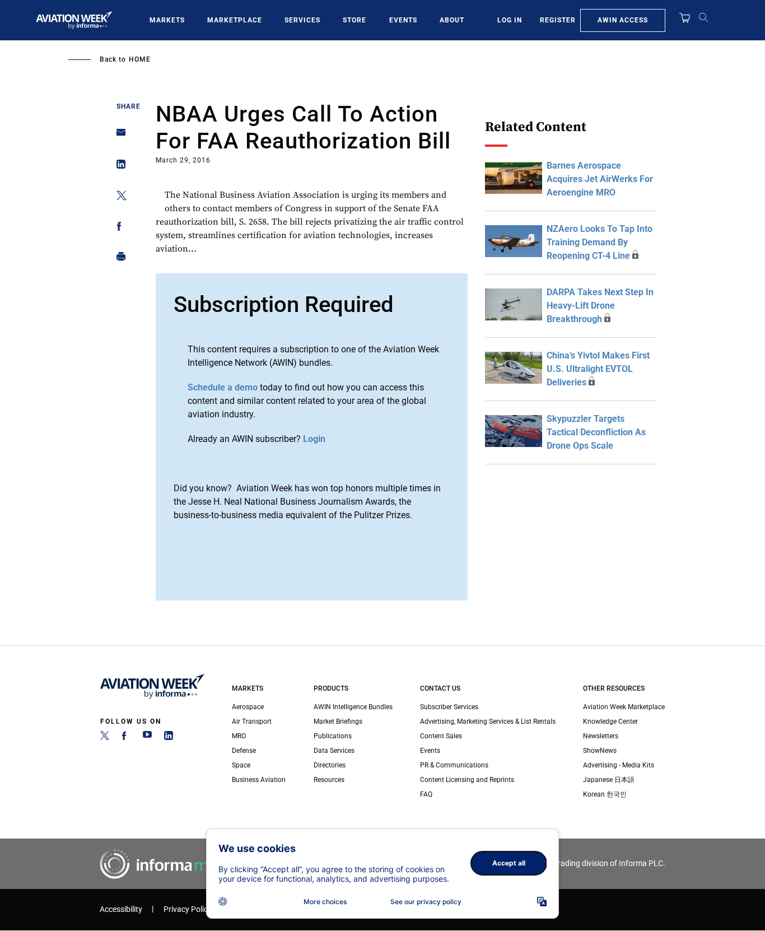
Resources (329, 780)
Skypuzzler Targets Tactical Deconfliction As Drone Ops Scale (596, 432)
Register (558, 20)
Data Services (334, 751)
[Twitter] (104, 738)
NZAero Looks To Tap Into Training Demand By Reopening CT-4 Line (599, 242)
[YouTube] (147, 738)
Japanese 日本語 (609, 780)
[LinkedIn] (168, 738)
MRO (239, 736)
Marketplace (234, 20)
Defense (244, 751)
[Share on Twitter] (117, 197)
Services (302, 20)
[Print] (117, 259)
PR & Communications (454, 765)
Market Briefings (338, 721)
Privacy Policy (188, 909)
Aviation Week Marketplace (624, 707)
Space (241, 765)
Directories (330, 765)
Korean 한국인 (605, 794)
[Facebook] (126, 738)
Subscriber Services (449, 707)
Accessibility (121, 909)
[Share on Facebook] (117, 228)
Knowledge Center (610, 721)
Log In (509, 20)
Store (354, 20)
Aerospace (248, 707)
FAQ (426, 794)
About (452, 20)
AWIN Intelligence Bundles (353, 707)
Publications (333, 736)
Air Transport (252, 721)
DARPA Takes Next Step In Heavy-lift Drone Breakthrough (600, 305)
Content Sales (441, 736)
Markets (167, 20)
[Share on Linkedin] (117, 167)
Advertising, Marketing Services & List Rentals (488, 721)
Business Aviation (259, 780)
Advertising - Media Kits (618, 765)
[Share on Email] (117, 136)
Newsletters (600, 736)
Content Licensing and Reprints (467, 780)
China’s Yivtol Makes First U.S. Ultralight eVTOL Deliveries (598, 369)
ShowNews (600, 751)
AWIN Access (623, 20)
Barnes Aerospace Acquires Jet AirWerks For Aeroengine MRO (600, 179)
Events (403, 20)
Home (140, 59)
